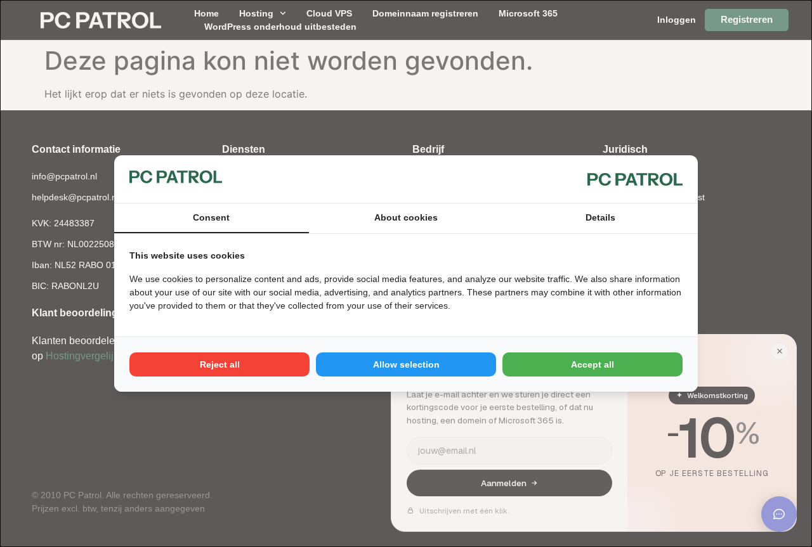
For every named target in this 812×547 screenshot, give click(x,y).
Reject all (220, 364)
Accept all (592, 364)
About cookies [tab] (406, 217)
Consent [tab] (211, 217)
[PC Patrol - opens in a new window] (635, 178)
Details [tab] (600, 217)
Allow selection (406, 364)
